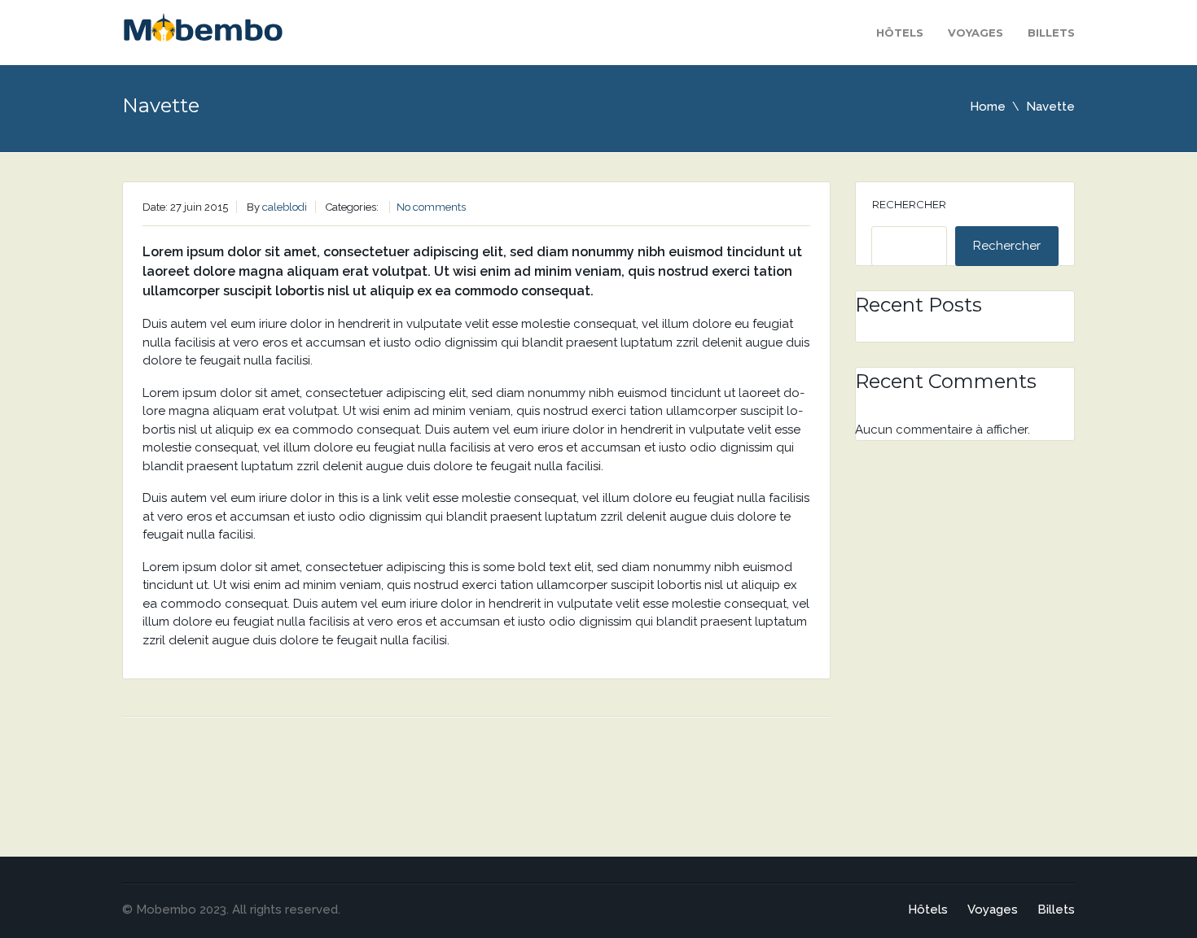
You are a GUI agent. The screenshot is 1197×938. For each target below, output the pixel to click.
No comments (431, 207)
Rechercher (909, 204)
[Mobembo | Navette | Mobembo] (202, 31)
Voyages (975, 32)
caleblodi (284, 207)
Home (988, 106)
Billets (1051, 32)
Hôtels (899, 32)
